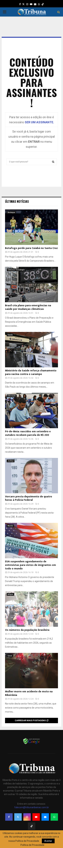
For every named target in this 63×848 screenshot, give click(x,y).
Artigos (10, 594)
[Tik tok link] (43, 4)
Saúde (10, 335)
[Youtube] (36, 817)
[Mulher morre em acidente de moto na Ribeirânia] (31, 670)
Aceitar (48, 841)
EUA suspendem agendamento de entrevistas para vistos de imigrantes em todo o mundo (30, 565)
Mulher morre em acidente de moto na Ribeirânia (29, 693)
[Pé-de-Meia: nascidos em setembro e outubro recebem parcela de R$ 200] (31, 410)
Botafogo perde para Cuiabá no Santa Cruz (31, 248)
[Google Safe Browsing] (31, 743)
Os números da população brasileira (27, 630)
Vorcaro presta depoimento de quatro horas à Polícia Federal (28, 498)
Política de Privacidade (32, 845)
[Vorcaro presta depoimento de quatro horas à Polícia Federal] (31, 475)
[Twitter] (18, 817)
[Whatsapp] (54, 817)
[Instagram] (27, 817)
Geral (10, 656)
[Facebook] (9, 817)
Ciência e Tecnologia (16, 270)
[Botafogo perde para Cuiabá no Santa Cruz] (31, 227)
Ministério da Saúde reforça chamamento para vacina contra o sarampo (30, 372)
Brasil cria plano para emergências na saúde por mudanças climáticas (28, 307)
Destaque (11, 212)
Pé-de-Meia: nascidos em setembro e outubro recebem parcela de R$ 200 (28, 433)
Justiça (11, 461)
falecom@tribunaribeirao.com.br (31, 807)
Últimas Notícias (17, 201)
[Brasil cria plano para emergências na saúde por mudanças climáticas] (31, 284)
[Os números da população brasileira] (31, 609)
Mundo (10, 526)
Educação (12, 396)
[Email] (45, 817)
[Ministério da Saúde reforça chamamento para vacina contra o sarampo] (31, 349)
